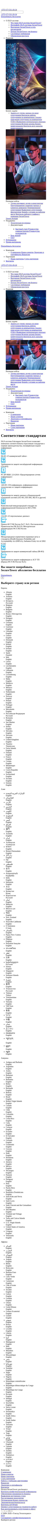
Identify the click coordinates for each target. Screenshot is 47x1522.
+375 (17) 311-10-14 (9, 10)
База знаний (15, 235)
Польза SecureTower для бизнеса (24, 31)
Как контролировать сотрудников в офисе (18, 1509)
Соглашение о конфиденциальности (16, 1518)
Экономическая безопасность (13, 1502)
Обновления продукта (20, 36)
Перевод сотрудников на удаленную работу (19, 1507)
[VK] (7, 1511)
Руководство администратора (27, 230)
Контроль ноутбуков (9, 1505)
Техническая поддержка (20, 223)
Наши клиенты (27, 252)
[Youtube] (9, 1511)
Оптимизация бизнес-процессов (14, 1500)
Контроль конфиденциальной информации (18, 1492)
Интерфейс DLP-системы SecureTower (26, 25)
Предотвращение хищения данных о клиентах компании (26, 206)
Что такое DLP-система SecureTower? (26, 23)
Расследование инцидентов (12, 1498)
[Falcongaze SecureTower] (10, 8)
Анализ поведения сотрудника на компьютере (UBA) (26, 119)
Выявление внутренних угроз (13, 1496)
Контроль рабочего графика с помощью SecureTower (25, 215)
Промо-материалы (13, 242)
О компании (16, 252)
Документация (17, 393)
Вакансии (26, 254)
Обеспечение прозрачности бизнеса (15, 1494)
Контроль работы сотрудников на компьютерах (23, 116)
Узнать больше (12, 218)
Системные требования (20, 34)
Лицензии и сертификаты (21, 419)
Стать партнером (31, 259)
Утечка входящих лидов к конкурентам (27, 203)
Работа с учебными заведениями (14, 1481)
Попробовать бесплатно (11, 17)
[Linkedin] (12, 1511)
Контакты (10, 261)
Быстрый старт (21, 229)
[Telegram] (4, 1511)
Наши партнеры (17, 259)
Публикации (11, 240)
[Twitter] (2, 1511)
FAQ (12, 238)
